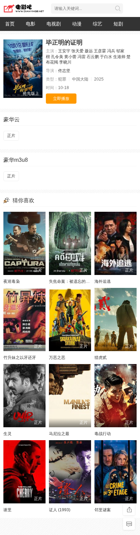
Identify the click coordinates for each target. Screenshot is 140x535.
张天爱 (77, 51)
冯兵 (111, 51)
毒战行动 (102, 433)
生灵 (7, 433)
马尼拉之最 (59, 433)
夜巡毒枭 (11, 281)
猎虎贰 (100, 357)
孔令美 (57, 56)
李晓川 (65, 62)
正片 (11, 135)
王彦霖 (100, 51)
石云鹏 (93, 56)
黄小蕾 (70, 56)
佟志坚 (64, 70)
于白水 (106, 56)
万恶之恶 (57, 357)
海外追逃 (102, 281)
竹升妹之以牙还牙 (19, 357)
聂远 (89, 51)
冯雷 (81, 56)
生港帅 (119, 56)
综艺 (97, 24)
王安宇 (64, 51)
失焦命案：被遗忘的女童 (71, 281)
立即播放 (61, 98)
